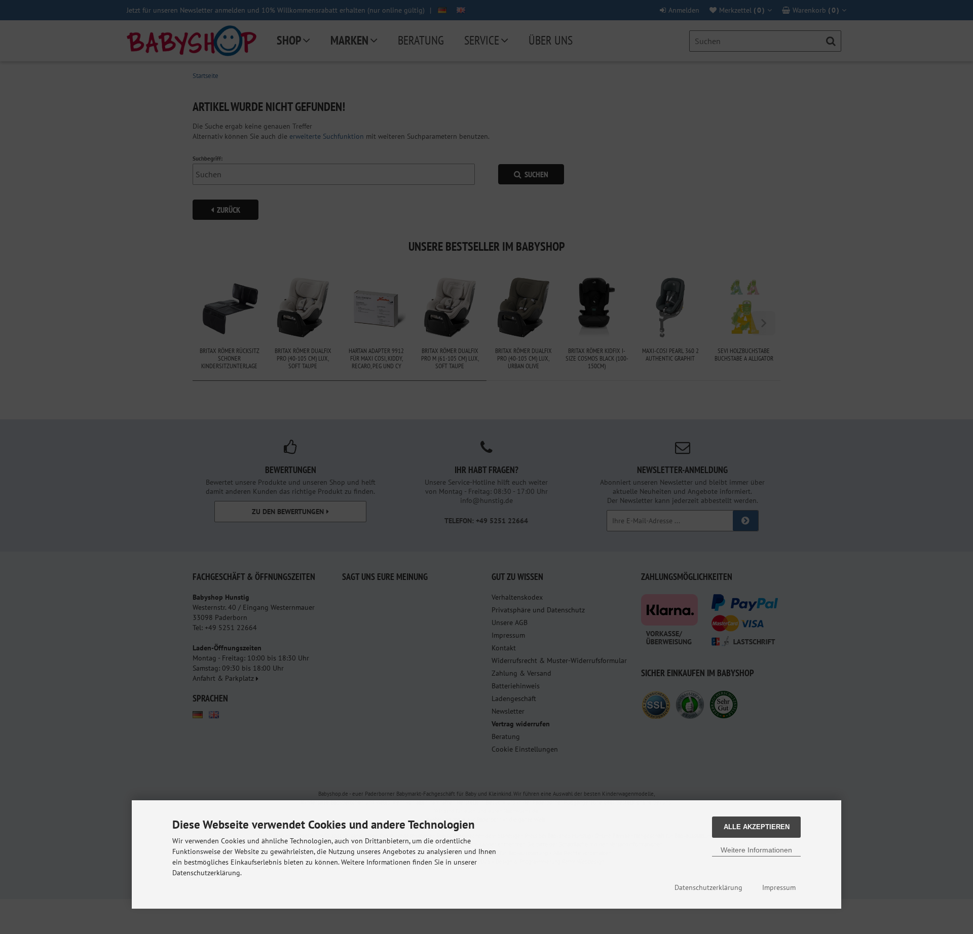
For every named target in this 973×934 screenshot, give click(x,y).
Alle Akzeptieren (757, 827)
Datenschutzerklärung (708, 887)
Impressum (779, 887)
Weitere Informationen (756, 850)
